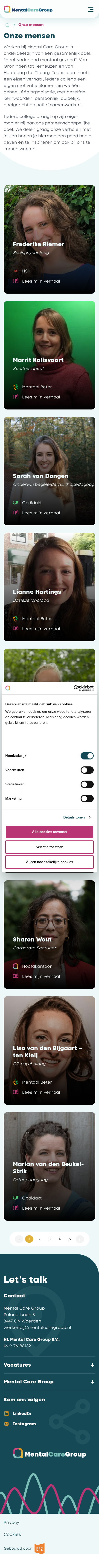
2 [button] (39, 1239)
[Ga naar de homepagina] (28, 9)
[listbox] (46, 1419)
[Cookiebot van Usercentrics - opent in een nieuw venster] (73, 688)
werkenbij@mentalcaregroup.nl (37, 1327)
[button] (80, 1239)
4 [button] (60, 1239)
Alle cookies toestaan (49, 832)
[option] (46, 1414)
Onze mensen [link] (31, 24)
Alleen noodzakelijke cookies (49, 862)
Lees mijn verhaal (41, 281)
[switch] (87, 770)
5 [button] (70, 1239)
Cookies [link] (12, 1534)
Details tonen (74, 817)
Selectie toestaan (50, 847)
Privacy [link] (11, 1522)
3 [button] (49, 1239)
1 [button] (29, 1239)
